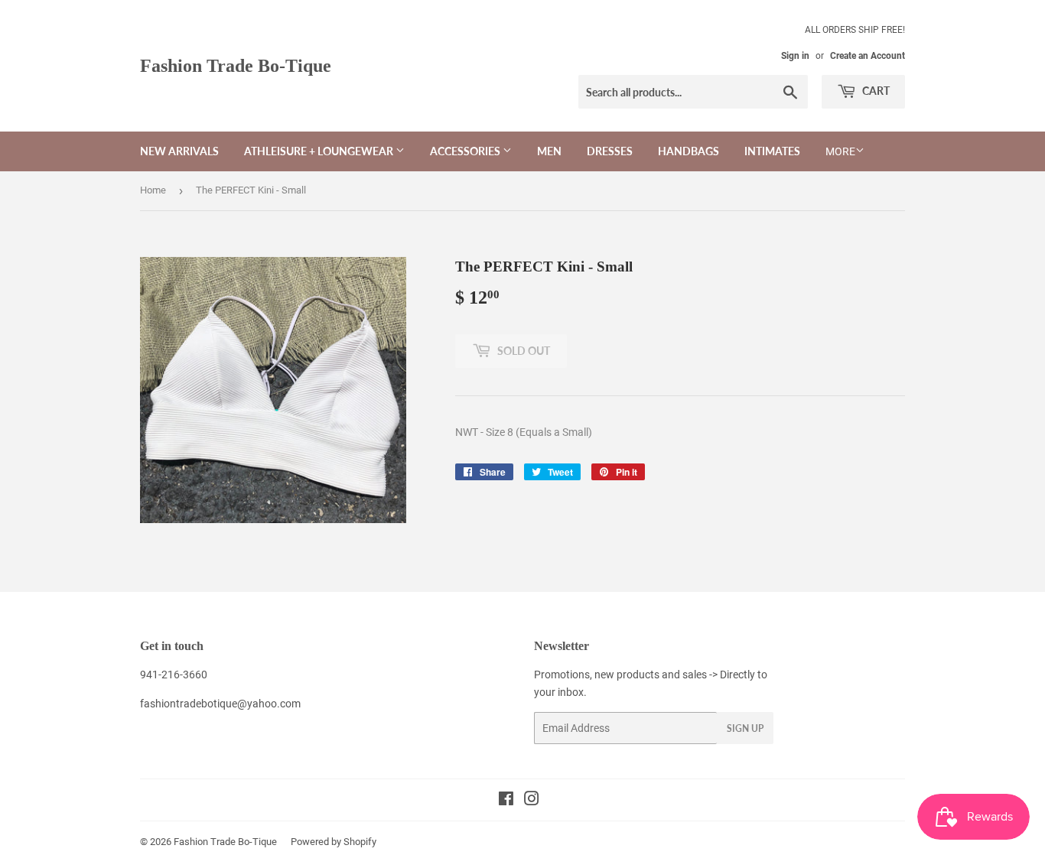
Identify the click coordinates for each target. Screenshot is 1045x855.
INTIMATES (772, 151)
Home (153, 190)
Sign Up (745, 728)
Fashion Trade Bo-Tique (235, 65)
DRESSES (610, 151)
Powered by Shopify (333, 841)
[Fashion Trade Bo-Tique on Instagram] (531, 801)
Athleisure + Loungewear (320, 151)
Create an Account (867, 55)
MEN (549, 151)
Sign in (795, 55)
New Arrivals (179, 151)
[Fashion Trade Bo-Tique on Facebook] (506, 801)
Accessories (466, 151)
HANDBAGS (688, 151)
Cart (875, 90)
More (840, 151)
